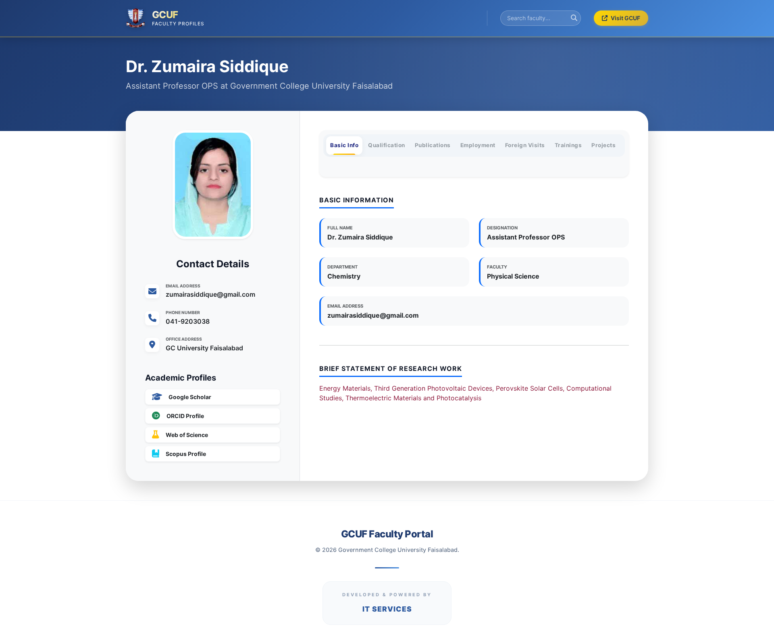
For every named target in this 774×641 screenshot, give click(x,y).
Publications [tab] (433, 145)
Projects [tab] (603, 145)
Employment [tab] (477, 145)
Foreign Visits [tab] (525, 145)
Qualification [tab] (386, 145)
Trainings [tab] (568, 145)
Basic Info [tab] (344, 145)
